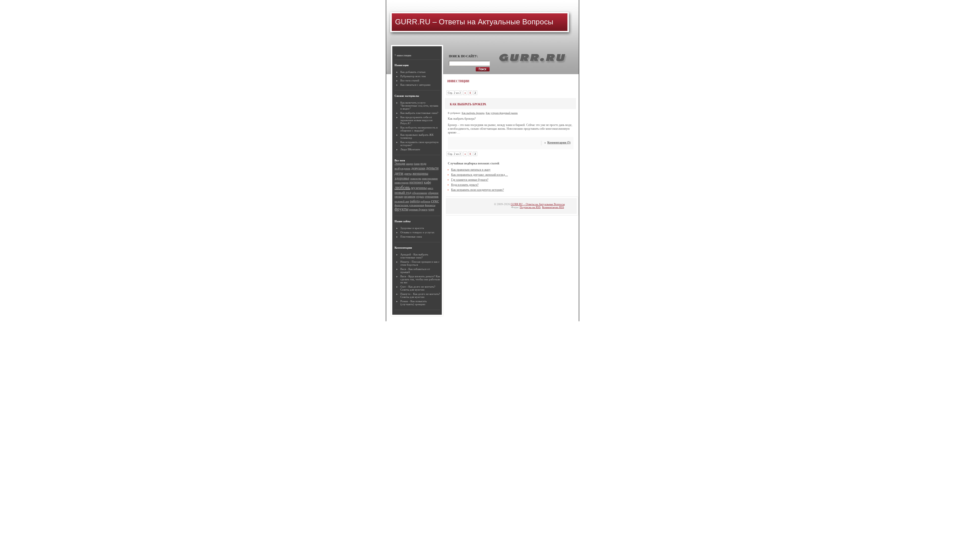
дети (399, 173)
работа (415, 201)
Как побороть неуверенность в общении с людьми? (419, 129)
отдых (420, 196)
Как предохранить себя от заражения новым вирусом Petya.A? (416, 120)
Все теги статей (409, 80)
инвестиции (402, 182)
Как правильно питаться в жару (471, 169)
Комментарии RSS (553, 207)
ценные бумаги (418, 209)
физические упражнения (409, 205)
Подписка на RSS (530, 207)
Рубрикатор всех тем (413, 76)
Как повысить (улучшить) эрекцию (413, 303)
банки (417, 164)
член (431, 209)
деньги (432, 168)
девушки (418, 168)
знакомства (415, 178)
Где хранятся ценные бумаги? (469, 180)
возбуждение (402, 168)
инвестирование (430, 178)
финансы (430, 205)
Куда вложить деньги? (464, 185)
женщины (420, 173)
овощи (399, 196)
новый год (403, 192)
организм (409, 196)
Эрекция (400, 163)
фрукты (401, 209)
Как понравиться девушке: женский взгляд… (479, 174)
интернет (416, 182)
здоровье (402, 178)
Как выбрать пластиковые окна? (419, 112)
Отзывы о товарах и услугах (417, 232)
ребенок (425, 201)
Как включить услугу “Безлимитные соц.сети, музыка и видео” (419, 105)
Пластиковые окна (411, 236)
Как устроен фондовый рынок (502, 113)
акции (409, 163)
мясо (430, 188)
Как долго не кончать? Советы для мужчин (417, 288)
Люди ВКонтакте (410, 149)
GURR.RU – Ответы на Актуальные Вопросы (474, 22)
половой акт (402, 201)
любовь (402, 187)
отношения (432, 196)
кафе (427, 182)
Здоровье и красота (412, 228)
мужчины (419, 188)
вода (423, 163)
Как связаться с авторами (415, 84)
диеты (408, 173)
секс (435, 201)
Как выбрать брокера (468, 104)
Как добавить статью (412, 71)
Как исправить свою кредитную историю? (477, 190)
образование (419, 192)
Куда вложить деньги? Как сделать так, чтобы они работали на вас (420, 279)
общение (433, 192)
